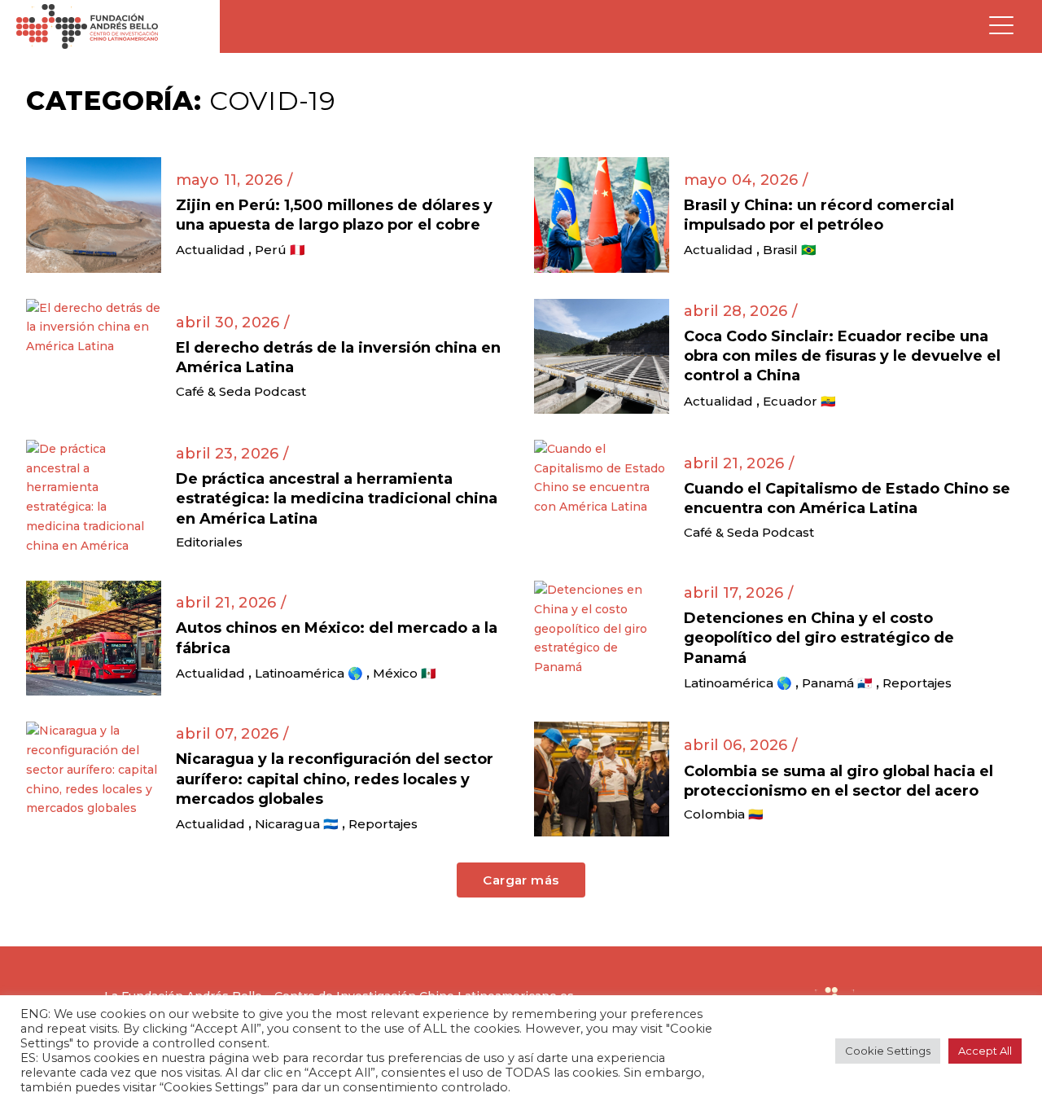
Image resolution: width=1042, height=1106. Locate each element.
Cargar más (521, 880)
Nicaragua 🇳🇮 (297, 824)
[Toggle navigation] (1001, 26)
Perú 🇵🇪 (280, 249)
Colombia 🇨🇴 (724, 814)
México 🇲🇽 (404, 673)
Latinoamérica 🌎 (309, 673)
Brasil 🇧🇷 (790, 249)
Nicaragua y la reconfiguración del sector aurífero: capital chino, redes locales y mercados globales (334, 779)
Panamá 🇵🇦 (837, 683)
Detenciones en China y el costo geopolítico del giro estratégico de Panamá (819, 638)
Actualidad (210, 249)
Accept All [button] (985, 1050)
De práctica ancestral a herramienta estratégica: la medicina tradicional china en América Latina (336, 499)
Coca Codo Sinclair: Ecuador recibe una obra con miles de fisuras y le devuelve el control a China (842, 356)
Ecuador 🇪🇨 (799, 401)
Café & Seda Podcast (241, 391)
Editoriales (209, 542)
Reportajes (917, 683)
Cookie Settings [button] (887, 1050)
